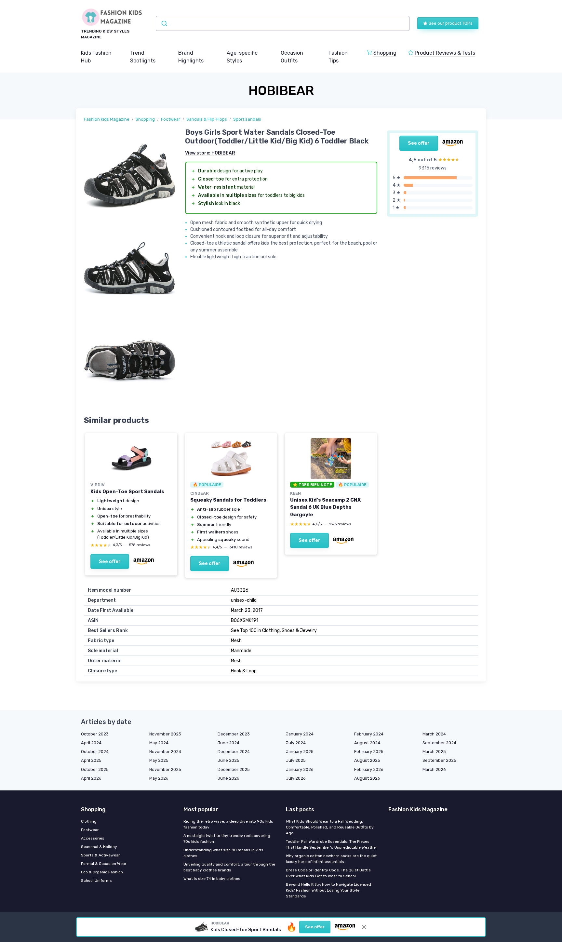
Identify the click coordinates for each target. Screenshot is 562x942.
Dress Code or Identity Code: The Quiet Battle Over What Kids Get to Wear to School (328, 873)
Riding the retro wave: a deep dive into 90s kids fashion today (228, 824)
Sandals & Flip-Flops (206, 119)
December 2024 (234, 751)
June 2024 (228, 742)
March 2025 (434, 751)
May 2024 (158, 742)
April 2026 (91, 778)
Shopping (384, 53)
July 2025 (296, 760)
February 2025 (368, 751)
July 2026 (296, 778)
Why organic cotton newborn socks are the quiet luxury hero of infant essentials (331, 859)
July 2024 (296, 742)
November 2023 (165, 734)
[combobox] (282, 23)
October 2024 (95, 751)
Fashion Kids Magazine (106, 119)
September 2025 (439, 760)
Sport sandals (247, 119)
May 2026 (158, 778)
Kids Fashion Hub (96, 57)
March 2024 (434, 734)
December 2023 (234, 734)
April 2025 (91, 760)
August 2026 (367, 778)
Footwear (170, 119)
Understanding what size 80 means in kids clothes (223, 853)
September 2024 (439, 742)
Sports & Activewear (100, 855)
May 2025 (158, 760)
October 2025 (95, 769)
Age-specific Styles (242, 57)
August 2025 (367, 760)
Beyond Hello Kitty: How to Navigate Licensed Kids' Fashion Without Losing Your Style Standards (328, 890)
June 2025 (228, 760)
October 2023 (95, 734)
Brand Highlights (191, 57)
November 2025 (165, 769)
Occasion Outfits (292, 57)
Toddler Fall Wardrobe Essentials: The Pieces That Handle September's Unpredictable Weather (331, 844)
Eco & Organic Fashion (102, 872)
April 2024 (91, 742)
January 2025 (300, 751)
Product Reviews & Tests (445, 53)
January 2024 (300, 734)
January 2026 (300, 769)
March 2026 (434, 769)
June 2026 (228, 778)
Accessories (92, 838)
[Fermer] (364, 927)
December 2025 (234, 769)
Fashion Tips (338, 57)
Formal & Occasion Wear (104, 863)
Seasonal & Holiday (99, 846)
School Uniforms (96, 880)
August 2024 (367, 742)
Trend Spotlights (142, 57)
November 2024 (165, 751)
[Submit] (163, 23)
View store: (210, 153)
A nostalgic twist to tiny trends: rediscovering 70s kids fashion (226, 838)
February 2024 (368, 734)
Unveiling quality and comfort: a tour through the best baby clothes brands (229, 867)
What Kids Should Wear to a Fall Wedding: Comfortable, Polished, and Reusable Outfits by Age (330, 827)
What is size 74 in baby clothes (211, 878)
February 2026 (368, 769)
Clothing (89, 821)
